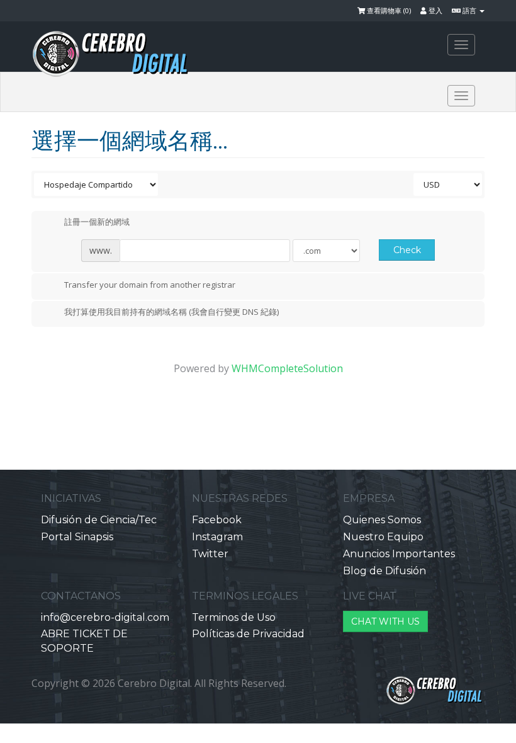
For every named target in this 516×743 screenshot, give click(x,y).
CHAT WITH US (385, 621)
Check (407, 250)
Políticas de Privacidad (248, 634)
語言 (469, 10)
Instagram (217, 537)
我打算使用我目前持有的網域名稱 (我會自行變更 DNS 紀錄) (171, 312)
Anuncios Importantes (399, 554)
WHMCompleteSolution (287, 368)
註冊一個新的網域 (97, 222)
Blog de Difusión (384, 571)
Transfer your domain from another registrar (149, 284)
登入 (434, 10)
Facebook (217, 520)
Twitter (210, 554)
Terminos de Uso (234, 617)
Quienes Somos (382, 520)
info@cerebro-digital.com (105, 617)
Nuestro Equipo (383, 537)
